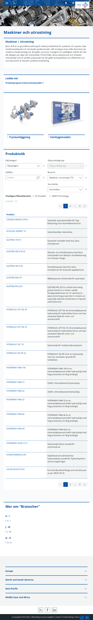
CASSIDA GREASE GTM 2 (17, 219)
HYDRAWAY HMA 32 (15, 399)
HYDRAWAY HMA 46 (15, 414)
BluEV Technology (60, 196)
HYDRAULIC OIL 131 (15, 344)
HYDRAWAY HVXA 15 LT (17, 443)
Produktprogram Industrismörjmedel (23, 83)
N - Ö (8, 538)
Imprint (58, 617)
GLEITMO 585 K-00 (14, 266)
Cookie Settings (68, 617)
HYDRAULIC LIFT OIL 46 (16, 309)
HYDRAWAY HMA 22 (15, 390)
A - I (7, 515)
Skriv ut (78, 617)
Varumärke (53, 184)
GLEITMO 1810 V (13, 239)
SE (14, 3)
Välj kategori (11, 160)
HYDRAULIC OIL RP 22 (16, 353)
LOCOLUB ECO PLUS (15, 469)
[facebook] (47, 609)
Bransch (51, 172)
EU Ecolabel (40, 196)
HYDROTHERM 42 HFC (16, 454)
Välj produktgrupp (56, 160)
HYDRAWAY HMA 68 (15, 428)
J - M (7, 526)
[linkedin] (54, 609)
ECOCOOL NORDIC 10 (16, 231)
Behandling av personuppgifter (43, 617)
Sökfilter (9, 172)
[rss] (40, 609)
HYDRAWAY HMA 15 (15, 382)
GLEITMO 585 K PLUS (15, 251)
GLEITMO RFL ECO (14, 286)
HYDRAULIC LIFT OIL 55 (16, 327)
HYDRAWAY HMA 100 (16, 367)
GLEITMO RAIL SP (14, 277)
